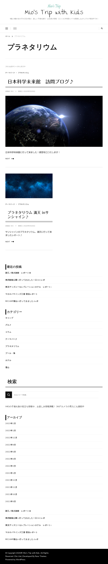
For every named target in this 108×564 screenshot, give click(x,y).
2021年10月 (11, 494)
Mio (12, 91)
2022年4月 (10, 459)
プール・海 (10, 353)
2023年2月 (10, 423)
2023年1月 (10, 430)
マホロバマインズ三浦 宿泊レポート (21, 294)
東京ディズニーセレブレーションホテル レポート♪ (28, 287)
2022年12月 (11, 437)
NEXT (7, 158)
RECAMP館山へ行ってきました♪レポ (21, 301)
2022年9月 (10, 445)
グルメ (8, 325)
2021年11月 (11, 487)
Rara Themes (40, 556)
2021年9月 (10, 501)
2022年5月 (10, 452)
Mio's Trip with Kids (54, 13)
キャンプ (9, 318)
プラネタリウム (23, 72)
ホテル (8, 360)
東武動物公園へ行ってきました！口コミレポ (25, 280)
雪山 (7, 367)
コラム (8, 332)
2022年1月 (10, 473)
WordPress (20, 559)
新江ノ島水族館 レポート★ (18, 273)
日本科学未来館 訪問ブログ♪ (41, 81)
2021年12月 (11, 480)
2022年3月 (10, 466)
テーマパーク (10, 72)
